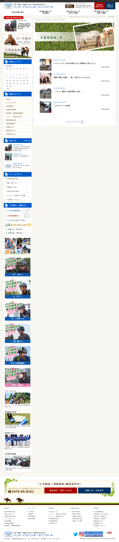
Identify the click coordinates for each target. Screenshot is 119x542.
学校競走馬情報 (11, 109)
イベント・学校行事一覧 (13, 116)
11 (14, 78)
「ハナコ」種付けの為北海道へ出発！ (67, 91)
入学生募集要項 (98, 511)
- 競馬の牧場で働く (77, 518)
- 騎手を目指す (76, 514)
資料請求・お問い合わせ (101, 514)
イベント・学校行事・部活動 (16, 195)
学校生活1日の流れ (13, 191)
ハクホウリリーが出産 (62, 105)
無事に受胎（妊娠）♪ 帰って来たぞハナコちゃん (72, 77)
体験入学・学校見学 (100, 516)
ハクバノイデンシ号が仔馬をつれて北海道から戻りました (75, 63)
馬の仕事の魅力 (76, 511)
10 (10, 78)
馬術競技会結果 (11, 120)
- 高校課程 (30, 514)
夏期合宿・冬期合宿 (100, 518)
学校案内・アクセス (71, 3)
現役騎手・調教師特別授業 (14, 113)
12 (17, 78)
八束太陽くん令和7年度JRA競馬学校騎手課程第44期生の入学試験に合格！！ (21, 148)
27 (20, 83)
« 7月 (7, 89)
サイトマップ (83, 3)
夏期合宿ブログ (11, 130)
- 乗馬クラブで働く (77, 521)
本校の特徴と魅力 (12, 179)
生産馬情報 (9, 106)
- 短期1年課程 (31, 518)
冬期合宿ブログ (11, 134)
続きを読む (105, 67)
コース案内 (30, 511)
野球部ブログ (10, 127)
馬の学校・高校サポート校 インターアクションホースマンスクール (88, 16)
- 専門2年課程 (31, 516)
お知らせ (9, 99)
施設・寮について (12, 183)
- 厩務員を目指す (77, 516)
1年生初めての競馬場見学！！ (21, 156)
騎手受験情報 (10, 123)
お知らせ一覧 (53, 511)
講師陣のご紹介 (12, 187)
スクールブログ (11, 102)
